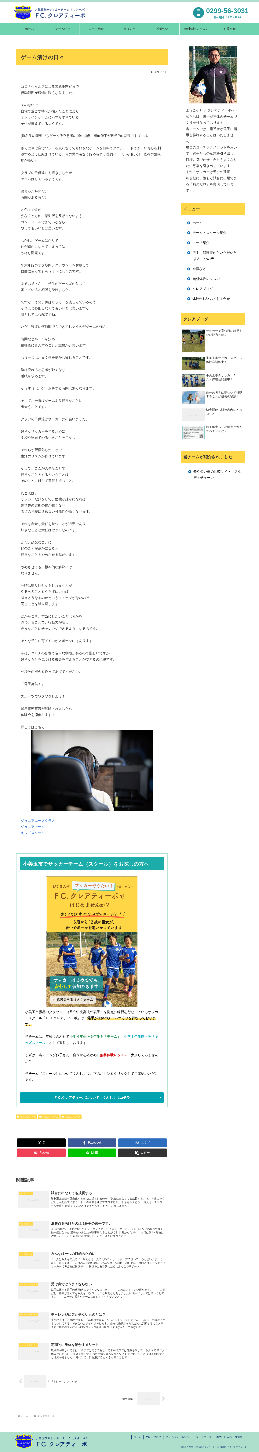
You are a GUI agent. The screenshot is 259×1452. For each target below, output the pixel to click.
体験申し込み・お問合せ (211, 299)
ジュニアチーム (33, 827)
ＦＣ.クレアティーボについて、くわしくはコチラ (92, 1097)
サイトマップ (204, 1436)
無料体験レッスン (206, 279)
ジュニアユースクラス (38, 821)
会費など (199, 269)
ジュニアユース (72, 1116)
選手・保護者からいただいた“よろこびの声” (214, 256)
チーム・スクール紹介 (209, 233)
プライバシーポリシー (178, 1436)
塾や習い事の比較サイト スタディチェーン (217, 475)
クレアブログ (202, 289)
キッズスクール (33, 833)
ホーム (197, 223)
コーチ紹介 (201, 243)
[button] (142, 1153)
